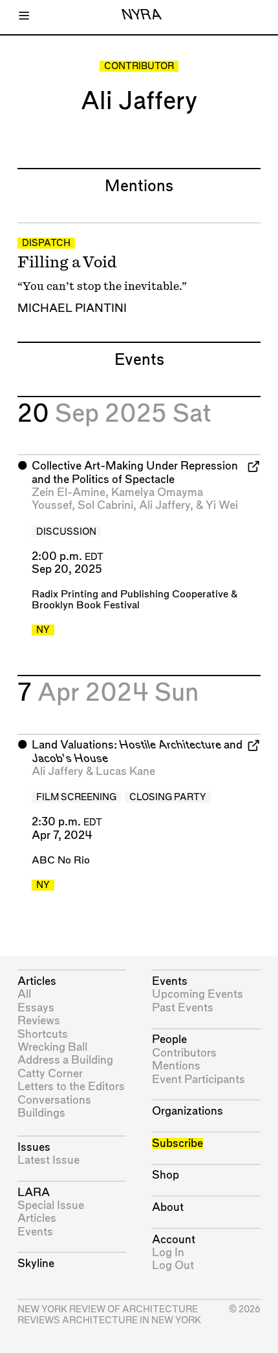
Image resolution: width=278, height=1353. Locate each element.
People (169, 1039)
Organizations (187, 1111)
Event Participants (198, 1079)
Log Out (173, 1265)
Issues (33, 1147)
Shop (165, 1175)
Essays (35, 1007)
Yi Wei (222, 505)
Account (173, 1239)
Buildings (41, 1113)
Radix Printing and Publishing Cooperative (130, 594)
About (168, 1207)
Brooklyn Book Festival (86, 605)
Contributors (184, 1053)
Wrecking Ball (52, 1047)
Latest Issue (48, 1160)
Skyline (35, 1263)
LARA (33, 1192)
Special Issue (50, 1205)
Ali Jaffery (164, 505)
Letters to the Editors (71, 1086)
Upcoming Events (197, 994)
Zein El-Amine (68, 492)
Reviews (38, 1020)
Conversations (54, 1100)
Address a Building (65, 1060)
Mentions (176, 1065)
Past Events (182, 1007)
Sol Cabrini (105, 505)
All (24, 994)
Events (35, 1231)
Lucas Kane (125, 771)
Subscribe (177, 1143)
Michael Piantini (72, 308)
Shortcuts (42, 1034)
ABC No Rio (61, 860)
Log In (168, 1252)
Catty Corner (50, 1073)
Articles (36, 981)
